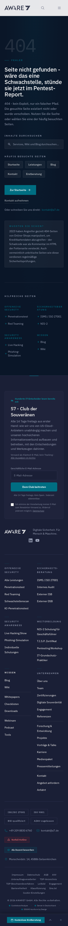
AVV (54, 874)
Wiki (43, 349)
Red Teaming (15, 323)
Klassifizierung (38, 888)
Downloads (11, 711)
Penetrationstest (18, 316)
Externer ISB (44, 594)
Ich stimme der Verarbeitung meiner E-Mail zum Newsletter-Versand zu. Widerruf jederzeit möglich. (35, 507)
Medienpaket (45, 759)
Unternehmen (48, 673)
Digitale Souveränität (49, 702)
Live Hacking (15, 345)
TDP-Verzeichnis (48, 879)
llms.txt (53, 888)
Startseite (14, 164)
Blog (53, 164)
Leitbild (41, 883)
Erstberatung (34, 174)
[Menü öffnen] (59, 8)
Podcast (9, 727)
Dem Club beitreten (34, 487)
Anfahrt (41, 790)
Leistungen (35, 164)
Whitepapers (12, 697)
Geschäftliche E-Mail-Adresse (26, 468)
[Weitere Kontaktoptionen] (50, 920)
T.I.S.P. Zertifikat (47, 641)
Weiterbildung (49, 621)
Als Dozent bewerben (23, 849)
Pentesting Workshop (49, 648)
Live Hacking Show (16, 633)
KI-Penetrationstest (17, 608)
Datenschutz (38, 511)
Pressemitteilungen (48, 766)
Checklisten (12, 704)
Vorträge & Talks (46, 745)
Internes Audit (45, 587)
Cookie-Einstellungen (34, 892)
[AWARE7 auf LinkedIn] (30, 540)
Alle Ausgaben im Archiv (23, 457)
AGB (46, 874)
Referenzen (44, 716)
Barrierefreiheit (19, 888)
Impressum (17, 874)
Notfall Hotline (19, 839)
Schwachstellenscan (17, 601)
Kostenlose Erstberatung (28, 919)
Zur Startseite (18, 190)
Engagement (44, 709)
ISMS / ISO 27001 (50, 316)
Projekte (42, 738)
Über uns (42, 681)
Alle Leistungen (14, 580)
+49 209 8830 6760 (20, 830)
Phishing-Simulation (14, 353)
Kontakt (12, 174)
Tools (8, 734)
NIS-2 (44, 323)
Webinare (10, 720)
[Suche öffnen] (43, 8)
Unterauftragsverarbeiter (23, 879)
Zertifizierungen (46, 695)
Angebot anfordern (48, 783)
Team (40, 688)
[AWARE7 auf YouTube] (37, 540)
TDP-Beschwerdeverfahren (20, 883)
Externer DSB (45, 601)
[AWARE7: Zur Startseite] (17, 8)
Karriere (42, 752)
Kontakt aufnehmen (17, 200)
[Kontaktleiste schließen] (61, 920)
